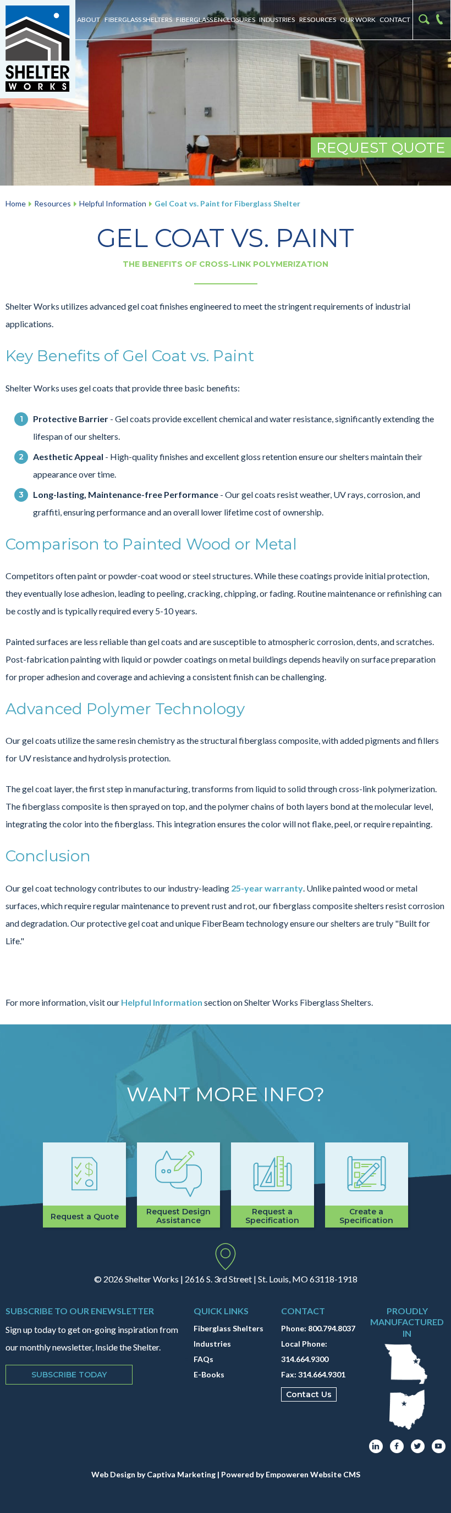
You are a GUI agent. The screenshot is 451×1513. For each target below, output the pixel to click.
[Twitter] (418, 1446)
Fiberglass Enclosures (215, 19)
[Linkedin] (376, 1446)
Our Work (358, 19)
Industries (277, 19)
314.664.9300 (304, 1359)
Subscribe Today (69, 1375)
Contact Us (309, 1394)
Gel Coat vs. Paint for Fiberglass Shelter (227, 203)
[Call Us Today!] (441, 20)
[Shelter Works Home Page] (37, 49)
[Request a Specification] (272, 1185)
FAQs (203, 1359)
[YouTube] (439, 1446)
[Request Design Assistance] (178, 1185)
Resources (317, 19)
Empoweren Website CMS (313, 1474)
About (88, 19)
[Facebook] (397, 1446)
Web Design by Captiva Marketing (153, 1474)
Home (16, 203)
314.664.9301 (321, 1374)
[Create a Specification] (366, 1185)
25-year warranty (267, 888)
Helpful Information (112, 203)
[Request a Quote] (84, 1185)
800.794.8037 (331, 1328)
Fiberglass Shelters (138, 19)
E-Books (209, 1374)
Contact (395, 19)
